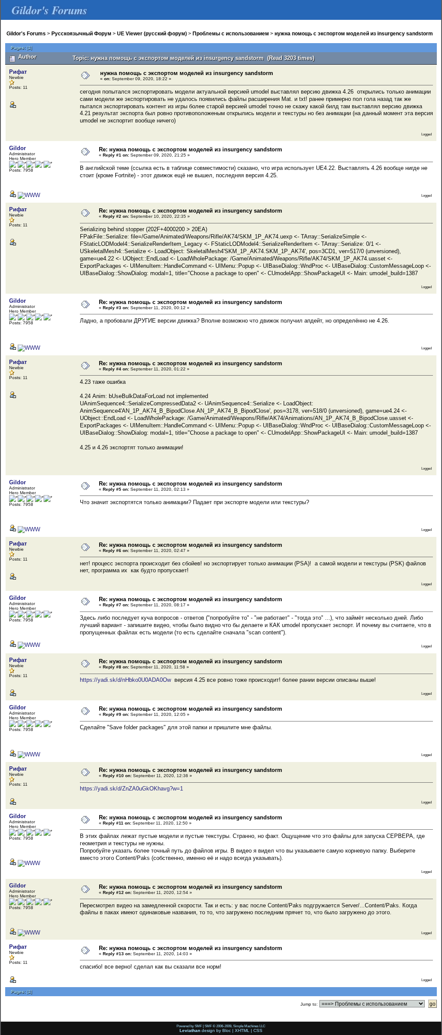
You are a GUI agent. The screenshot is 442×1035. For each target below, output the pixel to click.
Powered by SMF (189, 1026)
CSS (257, 1030)
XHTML (242, 1030)
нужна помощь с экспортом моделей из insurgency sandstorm (354, 33)
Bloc (226, 1030)
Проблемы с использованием (231, 33)
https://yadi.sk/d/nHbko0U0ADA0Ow (125, 680)
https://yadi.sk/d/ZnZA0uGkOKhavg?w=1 (131, 788)
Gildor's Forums (26, 33)
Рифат (18, 72)
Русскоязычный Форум (81, 33)
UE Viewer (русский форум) (152, 33)
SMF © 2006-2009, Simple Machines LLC (235, 1026)
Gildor (17, 148)
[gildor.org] (29, 195)
